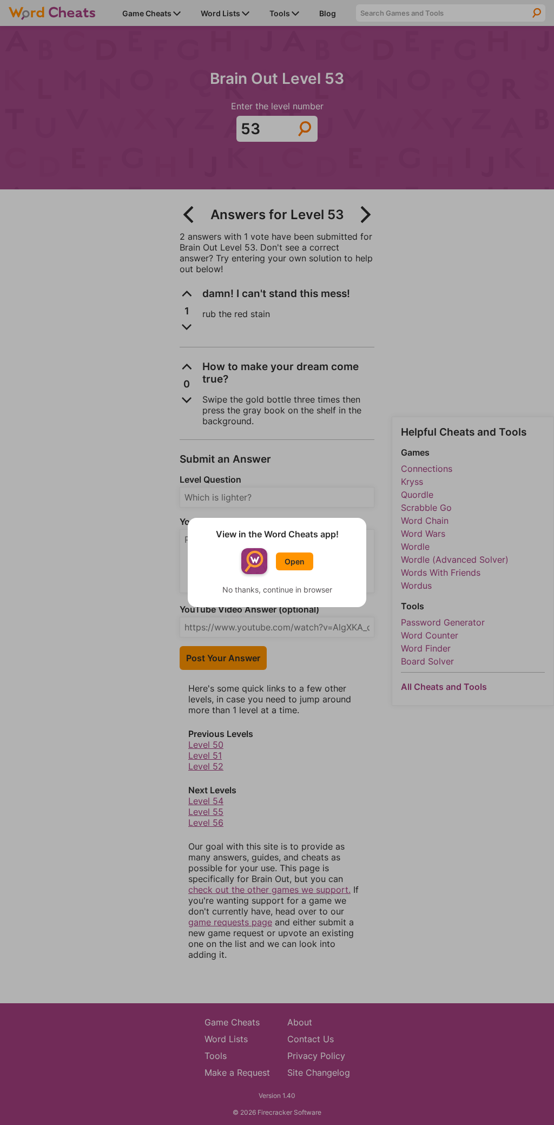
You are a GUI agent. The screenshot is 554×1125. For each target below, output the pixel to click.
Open (295, 561)
